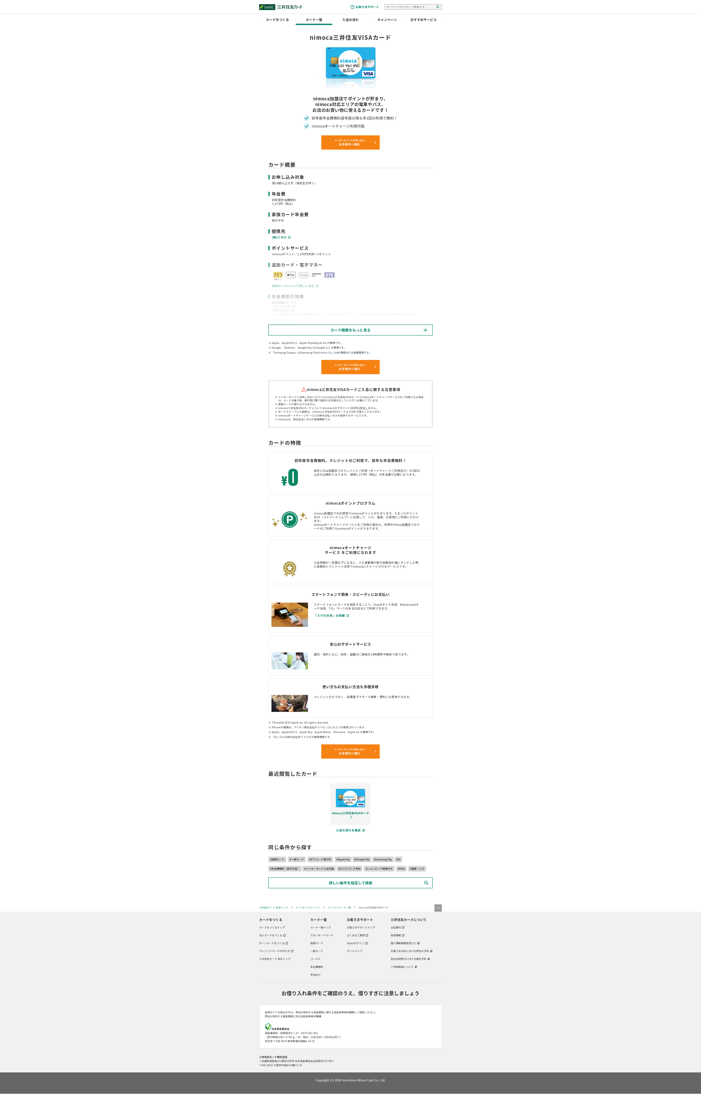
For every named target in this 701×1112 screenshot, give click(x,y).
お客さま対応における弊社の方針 (410, 951)
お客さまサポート (367, 7)
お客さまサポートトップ (361, 927)
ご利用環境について (402, 967)
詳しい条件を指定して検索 (350, 882)
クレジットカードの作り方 (274, 951)
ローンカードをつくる (272, 943)
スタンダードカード (321, 935)
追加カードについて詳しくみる (293, 286)
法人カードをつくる (270, 935)
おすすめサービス (423, 19)
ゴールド (315, 959)
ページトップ (438, 908)
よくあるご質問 (356, 935)
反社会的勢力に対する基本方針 (408, 959)
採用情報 (396, 935)
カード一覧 (314, 19)
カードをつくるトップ (272, 927)
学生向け (315, 974)
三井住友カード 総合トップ (274, 959)
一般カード (316, 951)
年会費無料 (316, 967)
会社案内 (396, 927)
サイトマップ (354, 951)
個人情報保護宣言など (403, 943)
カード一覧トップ (320, 927)
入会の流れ (350, 19)
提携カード (316, 943)
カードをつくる (277, 19)
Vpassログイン (355, 943)
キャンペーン (387, 19)
